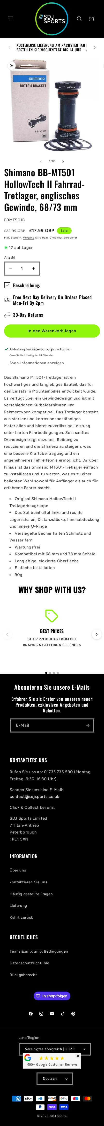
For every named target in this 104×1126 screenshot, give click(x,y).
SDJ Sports (58, 1116)
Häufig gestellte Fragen (31, 894)
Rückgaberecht (23, 974)
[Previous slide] (7, 634)
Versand (28, 237)
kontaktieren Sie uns (28, 882)
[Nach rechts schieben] (63, 161)
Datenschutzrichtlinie (29, 963)
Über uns (18, 870)
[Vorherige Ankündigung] (9, 47)
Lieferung (18, 905)
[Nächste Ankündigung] (94, 47)
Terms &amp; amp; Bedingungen (39, 951)
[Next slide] (97, 634)
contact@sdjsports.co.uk (34, 796)
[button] (10, 19)
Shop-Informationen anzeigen (36, 363)
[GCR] (27, 1057)
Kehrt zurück (21, 917)
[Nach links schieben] (41, 161)
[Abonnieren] (87, 725)
